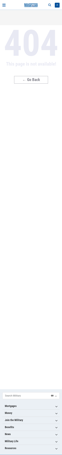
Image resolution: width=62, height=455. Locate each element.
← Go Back (31, 79)
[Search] (50, 5)
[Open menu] (4, 5)
